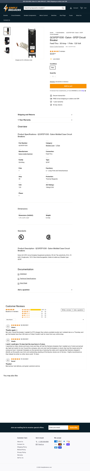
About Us (78, 15)
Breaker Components (30, 15)
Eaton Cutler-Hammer (57, 46)
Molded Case (50, 145)
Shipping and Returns (26, 115)
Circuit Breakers (15, 15)
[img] (15, 325)
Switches (53, 15)
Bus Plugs (63, 15)
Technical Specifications (28, 278)
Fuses (71, 15)
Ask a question (24, 290)
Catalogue (23, 274)
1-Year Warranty (24, 120)
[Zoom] (28, 43)
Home (51, 32)
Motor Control (44, 15)
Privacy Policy (21, 452)
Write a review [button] (66, 310)
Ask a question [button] (78, 310)
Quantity (53, 73)
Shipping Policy (22, 447)
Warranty (20, 455)
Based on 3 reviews (12, 311)
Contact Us (7, 20)
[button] (54, 51)
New (52, 67)
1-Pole (58, 145)
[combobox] (44, 8)
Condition (53, 64)
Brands (6, 15)
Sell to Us (20, 458)
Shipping (52, 81)
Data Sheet (23, 283)
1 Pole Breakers (59, 32)
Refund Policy (21, 449)
